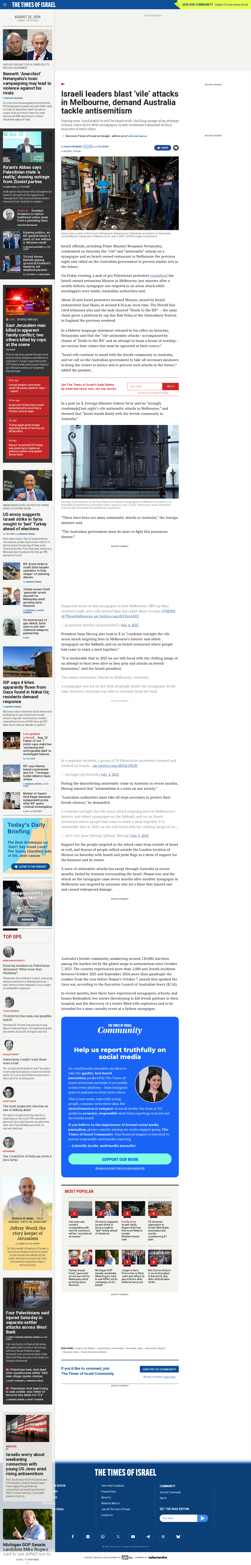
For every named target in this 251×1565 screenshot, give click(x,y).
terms (166, 393)
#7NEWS (168, 611)
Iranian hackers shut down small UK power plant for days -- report (27, 388)
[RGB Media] (128, 1557)
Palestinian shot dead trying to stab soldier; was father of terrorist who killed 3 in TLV (27, 1392)
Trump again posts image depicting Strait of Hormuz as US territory (26, 428)
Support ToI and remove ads (231, 4)
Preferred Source (136, 136)
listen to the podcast (32, 866)
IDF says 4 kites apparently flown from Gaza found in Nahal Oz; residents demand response (26, 692)
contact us (107, 1515)
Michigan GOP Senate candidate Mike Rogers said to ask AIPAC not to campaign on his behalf (106, 1278)
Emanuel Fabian (27, 534)
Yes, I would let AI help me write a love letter (27, 1158)
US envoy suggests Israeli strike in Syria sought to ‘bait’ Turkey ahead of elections (106, 1227)
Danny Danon (9, 1101)
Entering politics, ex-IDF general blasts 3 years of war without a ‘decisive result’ (37, 237)
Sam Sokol (11, 187)
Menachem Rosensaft (14, 961)
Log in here (169, 1376)
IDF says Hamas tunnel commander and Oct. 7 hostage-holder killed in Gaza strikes (36, 772)
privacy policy (108, 1491)
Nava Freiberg (73, 146)
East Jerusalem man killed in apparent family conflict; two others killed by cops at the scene (26, 335)
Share (164, 148)
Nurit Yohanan (16, 1337)
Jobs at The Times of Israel (115, 1509)
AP (27, 811)
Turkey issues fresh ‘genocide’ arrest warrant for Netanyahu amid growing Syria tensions (79, 1278)
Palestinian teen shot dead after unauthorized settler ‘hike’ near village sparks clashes (27, 1373)
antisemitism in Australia (111, 1348)
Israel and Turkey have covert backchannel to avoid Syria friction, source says (26, 408)
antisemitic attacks (155, 1348)
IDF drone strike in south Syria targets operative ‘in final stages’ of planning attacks (36, 570)
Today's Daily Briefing (26, 828)
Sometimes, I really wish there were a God (24, 1061)
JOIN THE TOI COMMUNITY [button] (159, 1369)
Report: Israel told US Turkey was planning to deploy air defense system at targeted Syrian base (26, 450)
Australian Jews (134, 1348)
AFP (27, 638)
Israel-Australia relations (94, 1352)
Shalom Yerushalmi (27, 225)
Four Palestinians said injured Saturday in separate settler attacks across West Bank (27, 1322)
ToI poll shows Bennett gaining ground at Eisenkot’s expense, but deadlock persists (37, 263)
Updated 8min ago (27, 319)
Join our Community (197, 4)
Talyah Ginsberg (11, 1011)
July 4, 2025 (130, 625)
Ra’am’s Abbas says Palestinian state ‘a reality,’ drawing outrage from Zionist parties (26, 174)
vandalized (159, 275)
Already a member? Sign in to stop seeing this (120, 1168)
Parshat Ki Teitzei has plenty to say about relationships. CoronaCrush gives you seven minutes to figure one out (27, 1028)
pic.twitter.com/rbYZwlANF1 (116, 616)
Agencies (30, 610)
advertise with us (110, 1503)
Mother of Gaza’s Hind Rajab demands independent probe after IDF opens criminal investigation (37, 800)
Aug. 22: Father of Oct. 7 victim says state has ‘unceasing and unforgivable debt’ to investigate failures (37, 746)
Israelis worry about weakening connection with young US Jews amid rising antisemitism (26, 1464)
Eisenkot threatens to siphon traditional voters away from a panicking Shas (32, 215)
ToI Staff (103, 146)
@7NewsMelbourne (77, 616)
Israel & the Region (85, 1348)
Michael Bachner (14, 98)
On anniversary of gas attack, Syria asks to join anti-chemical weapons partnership (36, 626)
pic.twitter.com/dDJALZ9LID (115, 765)
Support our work (120, 1159)
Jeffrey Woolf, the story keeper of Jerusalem (28, 1233)
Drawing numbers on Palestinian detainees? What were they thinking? (26, 969)
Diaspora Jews (71, 1352)
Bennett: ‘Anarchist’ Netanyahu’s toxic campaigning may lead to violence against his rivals (27, 83)
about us (106, 1497)
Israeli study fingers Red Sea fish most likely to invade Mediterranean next (132, 1230)
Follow (88, 146)
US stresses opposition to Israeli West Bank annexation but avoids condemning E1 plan (158, 1230)
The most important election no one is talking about (25, 1108)
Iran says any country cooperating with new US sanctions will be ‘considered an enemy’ (80, 1229)
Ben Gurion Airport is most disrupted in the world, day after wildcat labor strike (159, 1276)
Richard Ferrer (11, 1055)
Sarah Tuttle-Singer (29, 1244)
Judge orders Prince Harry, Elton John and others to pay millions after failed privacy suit (133, 1276)
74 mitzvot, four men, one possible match (27, 1017)
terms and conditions (112, 1485)
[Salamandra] (157, 1557)
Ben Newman (9, 1151)
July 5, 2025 (140, 835)
